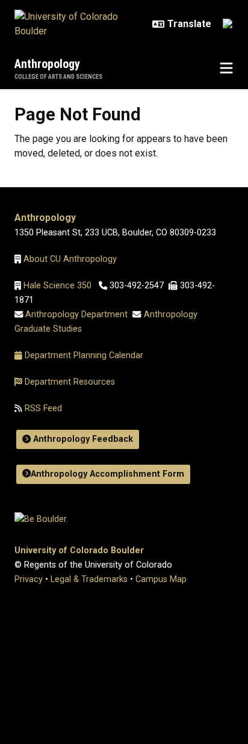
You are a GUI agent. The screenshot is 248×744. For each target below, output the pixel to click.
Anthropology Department (76, 314)
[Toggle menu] (226, 68)
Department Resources (70, 382)
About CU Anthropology (71, 259)
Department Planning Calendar (84, 355)
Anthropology (47, 64)
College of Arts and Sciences (58, 76)
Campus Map (161, 579)
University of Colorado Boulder (79, 550)
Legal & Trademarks (89, 579)
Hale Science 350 (57, 286)
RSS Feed (42, 408)
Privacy (28, 579)
